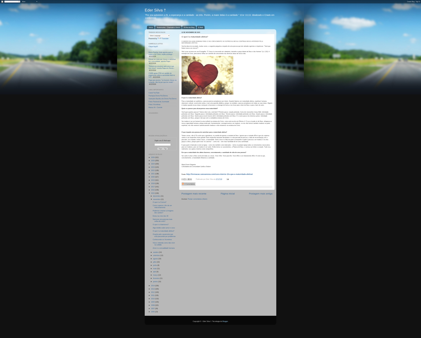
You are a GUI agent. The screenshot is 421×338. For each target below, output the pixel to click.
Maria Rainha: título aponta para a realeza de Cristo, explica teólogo (161, 53)
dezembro (157, 196)
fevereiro (156, 278)
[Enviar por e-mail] (182, 179)
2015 (153, 193)
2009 (153, 302)
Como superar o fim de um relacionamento (162, 206)
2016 (153, 190)
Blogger (225, 321)
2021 (153, 174)
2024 (153, 164)
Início (151, 27)
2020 (153, 177)
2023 (153, 167)
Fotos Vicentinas (155, 104)
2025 (153, 160)
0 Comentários (189, 184)
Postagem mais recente (193, 193)
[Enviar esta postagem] (227, 179)
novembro (157, 199)
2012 (153, 292)
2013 (153, 289)
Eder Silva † (155, 10)
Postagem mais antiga (260, 193)
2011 (153, 295)
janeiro (155, 281)
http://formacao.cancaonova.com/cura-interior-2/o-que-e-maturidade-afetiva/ (219, 174)
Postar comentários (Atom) (197, 199)
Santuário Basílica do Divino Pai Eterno (163, 99)
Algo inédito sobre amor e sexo (164, 228)
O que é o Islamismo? (161, 224)
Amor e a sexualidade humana (164, 248)
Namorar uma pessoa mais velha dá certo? (162, 220)
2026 (153, 157)
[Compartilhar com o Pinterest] (191, 179)
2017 (153, 187)
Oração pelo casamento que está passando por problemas (164, 235)
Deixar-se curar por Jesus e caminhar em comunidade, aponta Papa (162, 60)
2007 (153, 308)
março (155, 275)
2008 (153, 305)
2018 (153, 183)
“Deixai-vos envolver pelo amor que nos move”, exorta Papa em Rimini (161, 67)
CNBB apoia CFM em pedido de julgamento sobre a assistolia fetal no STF (162, 75)
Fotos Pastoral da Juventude (159, 102)
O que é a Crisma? (159, 202)
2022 (153, 170)
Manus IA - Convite (155, 107)
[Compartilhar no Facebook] (189, 179)
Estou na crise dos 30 (160, 216)
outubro (156, 252)
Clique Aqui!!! (153, 46)
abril (154, 272)
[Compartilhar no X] (187, 179)
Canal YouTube (154, 93)
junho (155, 265)
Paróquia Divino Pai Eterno (158, 96)
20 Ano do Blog (189, 27)
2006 (153, 312)
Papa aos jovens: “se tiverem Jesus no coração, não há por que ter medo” (163, 81)
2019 (153, 180)
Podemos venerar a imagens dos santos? (163, 212)
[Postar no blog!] (185, 179)
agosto (155, 259)
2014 (153, 286)
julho (155, 262)
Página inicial (228, 193)
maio (155, 268)
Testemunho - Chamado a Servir (168, 27)
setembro (156, 255)
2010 (153, 299)
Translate (165, 38)
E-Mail (200, 27)
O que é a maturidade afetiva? (163, 231)
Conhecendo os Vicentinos (162, 239)
